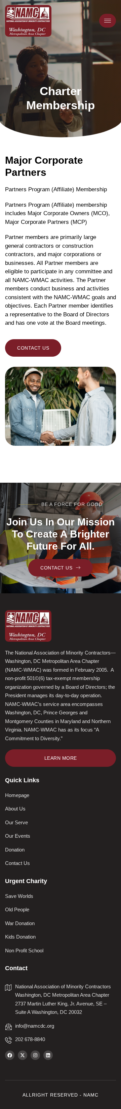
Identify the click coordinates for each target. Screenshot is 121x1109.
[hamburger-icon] (107, 21)
